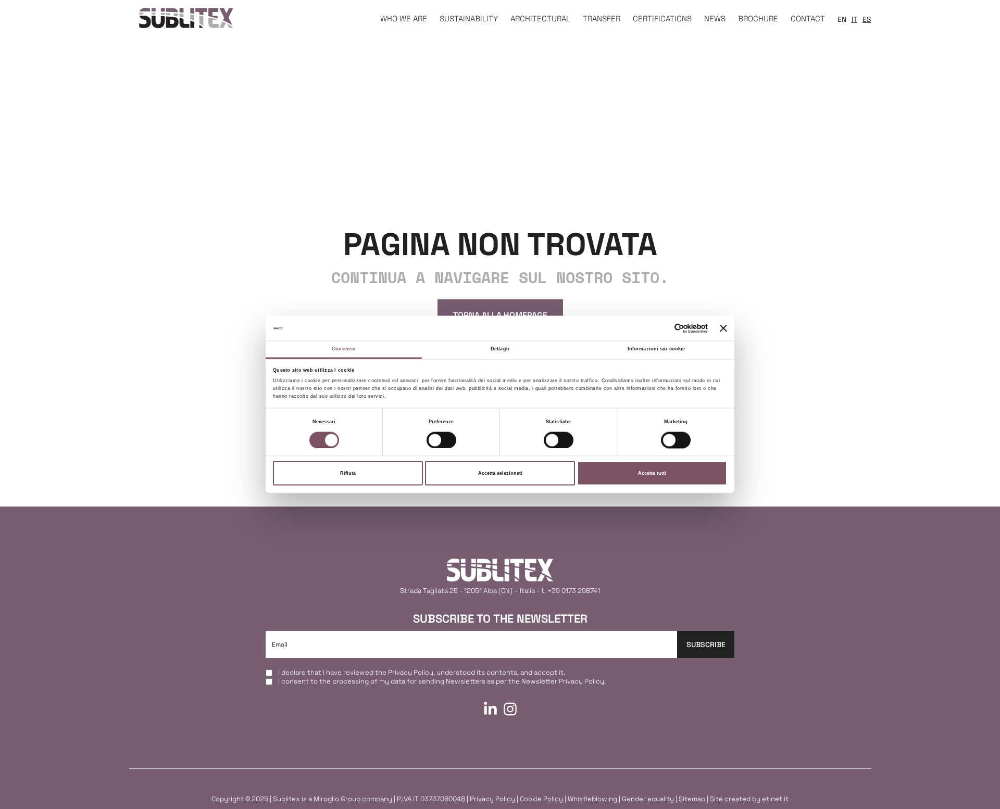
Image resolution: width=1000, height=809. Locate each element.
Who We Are (403, 18)
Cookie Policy (541, 798)
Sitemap (692, 798)
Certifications (662, 18)
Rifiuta (348, 473)
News (715, 18)
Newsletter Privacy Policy (562, 681)
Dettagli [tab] (500, 349)
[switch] (441, 440)
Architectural (540, 18)
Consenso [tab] (344, 349)
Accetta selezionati (500, 473)
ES (867, 19)
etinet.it (775, 798)
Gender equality (648, 798)
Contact (808, 18)
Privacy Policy (410, 672)
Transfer (601, 18)
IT (854, 19)
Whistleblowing (592, 798)
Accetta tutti (652, 473)
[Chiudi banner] (723, 328)
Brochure (758, 18)
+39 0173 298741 (573, 590)
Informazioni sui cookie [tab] (656, 349)
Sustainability (469, 18)
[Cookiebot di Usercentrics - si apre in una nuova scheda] (662, 328)
